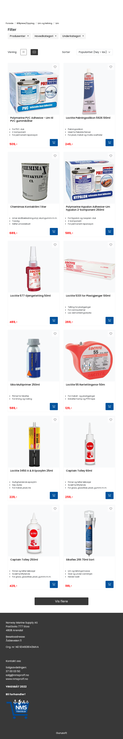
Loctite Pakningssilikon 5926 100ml (88, 118)
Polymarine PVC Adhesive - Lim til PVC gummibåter (31, 119)
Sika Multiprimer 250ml (25, 384)
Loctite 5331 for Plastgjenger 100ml (88, 296)
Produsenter (18, 36)
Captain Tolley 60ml (79, 471)
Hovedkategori (44, 36)
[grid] (34, 52)
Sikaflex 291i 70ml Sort (80, 559)
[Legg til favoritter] (55, 67)
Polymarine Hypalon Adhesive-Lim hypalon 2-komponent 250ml (88, 208)
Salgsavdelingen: (16, 667)
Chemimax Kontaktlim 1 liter (28, 207)
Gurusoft (61, 733)
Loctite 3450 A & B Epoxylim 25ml (31, 471)
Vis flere (61, 601)
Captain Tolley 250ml (24, 559)
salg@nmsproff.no (17, 675)
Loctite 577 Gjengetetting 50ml (30, 296)
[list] (23, 52)
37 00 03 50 (13, 671)
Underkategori (71, 36)
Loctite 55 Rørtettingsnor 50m (85, 384)
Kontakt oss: (13, 661)
